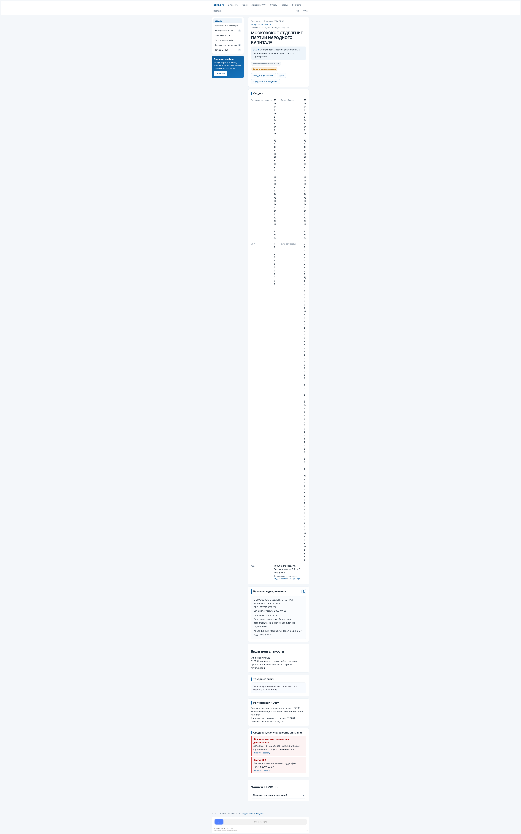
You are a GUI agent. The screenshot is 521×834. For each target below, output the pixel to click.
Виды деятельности (227, 30)
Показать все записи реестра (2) (278, 795)
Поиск (244, 5)
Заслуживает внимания (227, 45)
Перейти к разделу (261, 753)
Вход (305, 10)
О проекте (233, 5)
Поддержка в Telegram (252, 813)
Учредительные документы (265, 82)
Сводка (218, 21)
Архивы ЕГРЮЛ (259, 5)
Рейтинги (296, 5)
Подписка (218, 11)
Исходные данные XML (263, 76)
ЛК (297, 10)
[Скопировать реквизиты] (303, 591)
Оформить (220, 73)
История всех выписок (261, 24)
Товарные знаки (222, 35)
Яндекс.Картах (280, 579)
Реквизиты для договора (226, 25)
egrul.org (218, 4)
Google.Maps (294, 579)
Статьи (285, 5)
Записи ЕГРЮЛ (227, 50)
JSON (281, 76)
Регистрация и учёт (224, 40)
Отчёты (273, 5)
